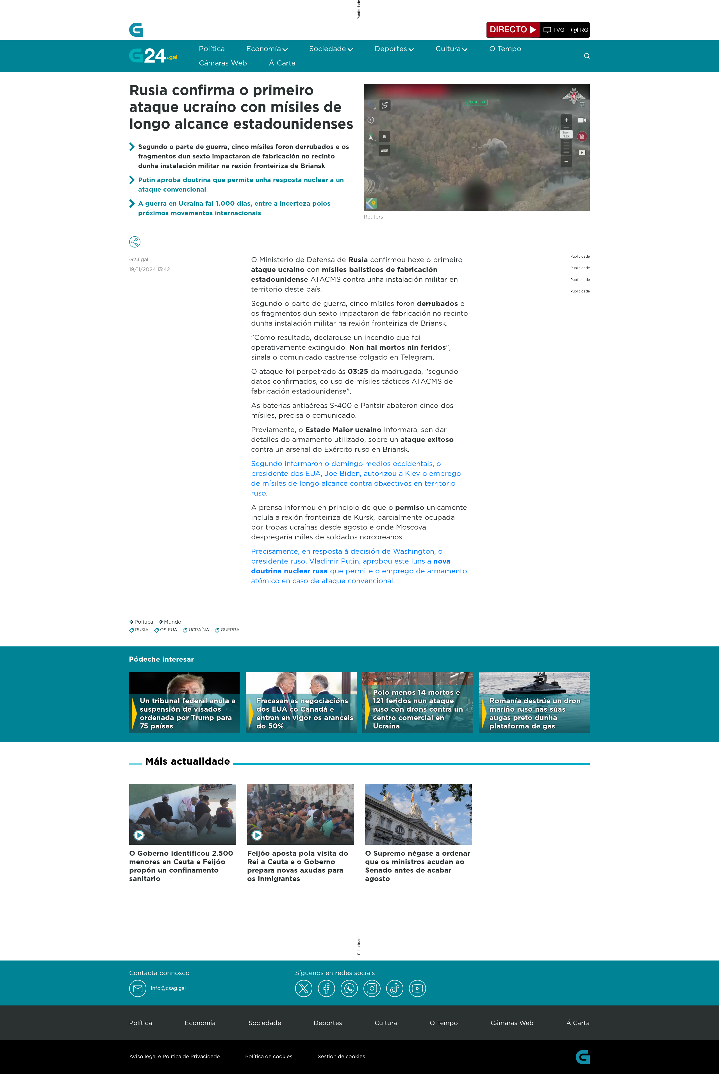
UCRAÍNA (199, 630)
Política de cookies (268, 1056)
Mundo (172, 621)
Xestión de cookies (341, 1056)
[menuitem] (212, 48)
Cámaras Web (512, 1022)
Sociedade (265, 1022)
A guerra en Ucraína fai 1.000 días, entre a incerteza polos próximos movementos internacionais (234, 208)
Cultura (386, 1022)
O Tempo (444, 1022)
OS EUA (168, 630)
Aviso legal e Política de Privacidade (174, 1056)
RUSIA (142, 630)
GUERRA (230, 630)
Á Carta (578, 1022)
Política (144, 621)
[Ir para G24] (153, 55)
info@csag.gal (168, 988)
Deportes (328, 1022)
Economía (200, 1022)
